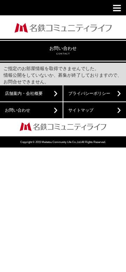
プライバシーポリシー (89, 93)
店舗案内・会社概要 (24, 93)
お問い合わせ (17, 110)
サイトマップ (80, 110)
